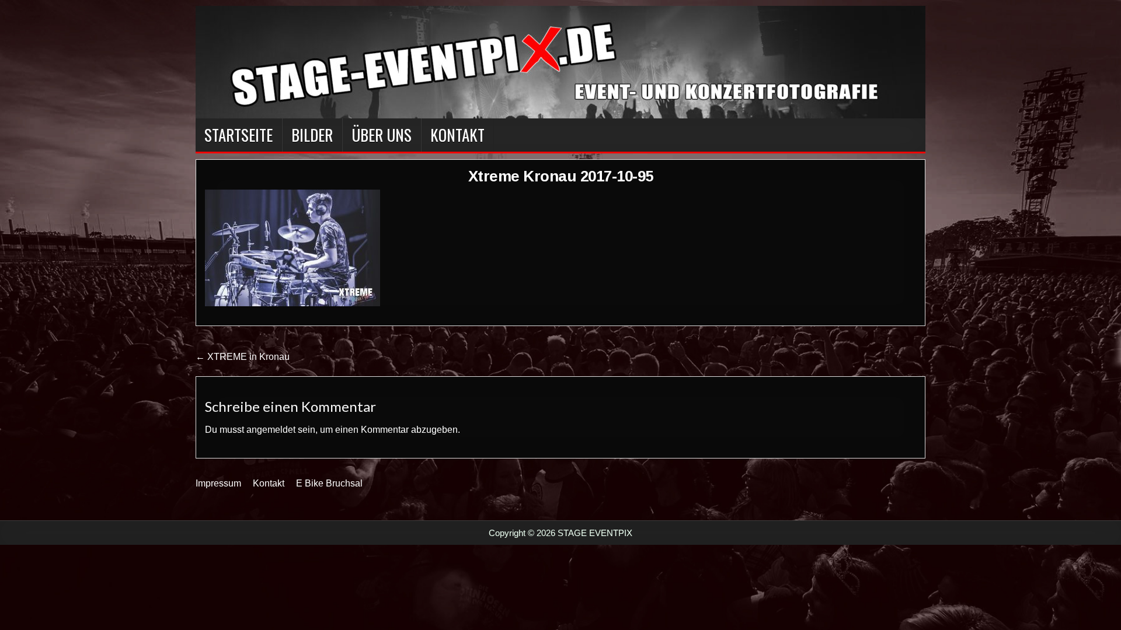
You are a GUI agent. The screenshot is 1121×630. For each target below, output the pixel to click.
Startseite (238, 134)
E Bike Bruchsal (329, 483)
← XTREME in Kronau (243, 357)
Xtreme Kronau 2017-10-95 (560, 176)
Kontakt (457, 134)
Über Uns (381, 134)
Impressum (218, 483)
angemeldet (270, 430)
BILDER (312, 134)
